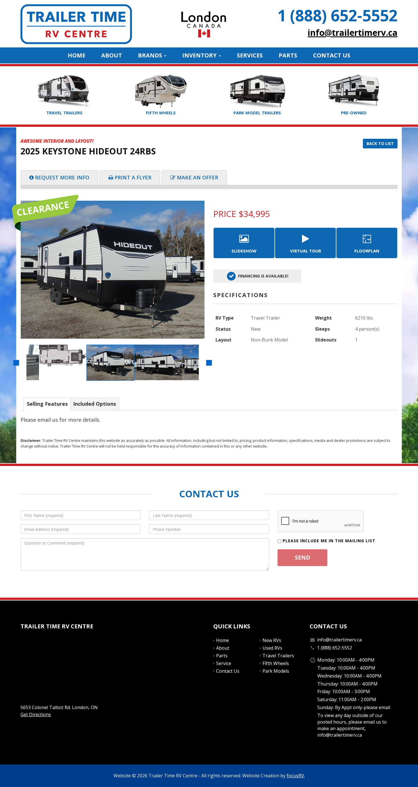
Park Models (275, 671)
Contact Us (331, 55)
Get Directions (35, 714)
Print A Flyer (133, 177)
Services (250, 55)
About (111, 55)
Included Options (94, 403)
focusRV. (296, 775)
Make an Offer (197, 177)
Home (76, 55)
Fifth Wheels (275, 663)
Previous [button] (16, 363)
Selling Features (47, 403)
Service (223, 663)
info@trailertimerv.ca (353, 32)
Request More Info (62, 177)
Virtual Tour (305, 251)
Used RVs (272, 648)
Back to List (380, 143)
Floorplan (366, 251)
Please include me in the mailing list (329, 540)
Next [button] (209, 363)
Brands (151, 55)
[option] (112, 270)
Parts (288, 55)
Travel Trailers (278, 656)
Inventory (200, 55)
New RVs (271, 640)
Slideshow (243, 251)
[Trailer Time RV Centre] (76, 23)
